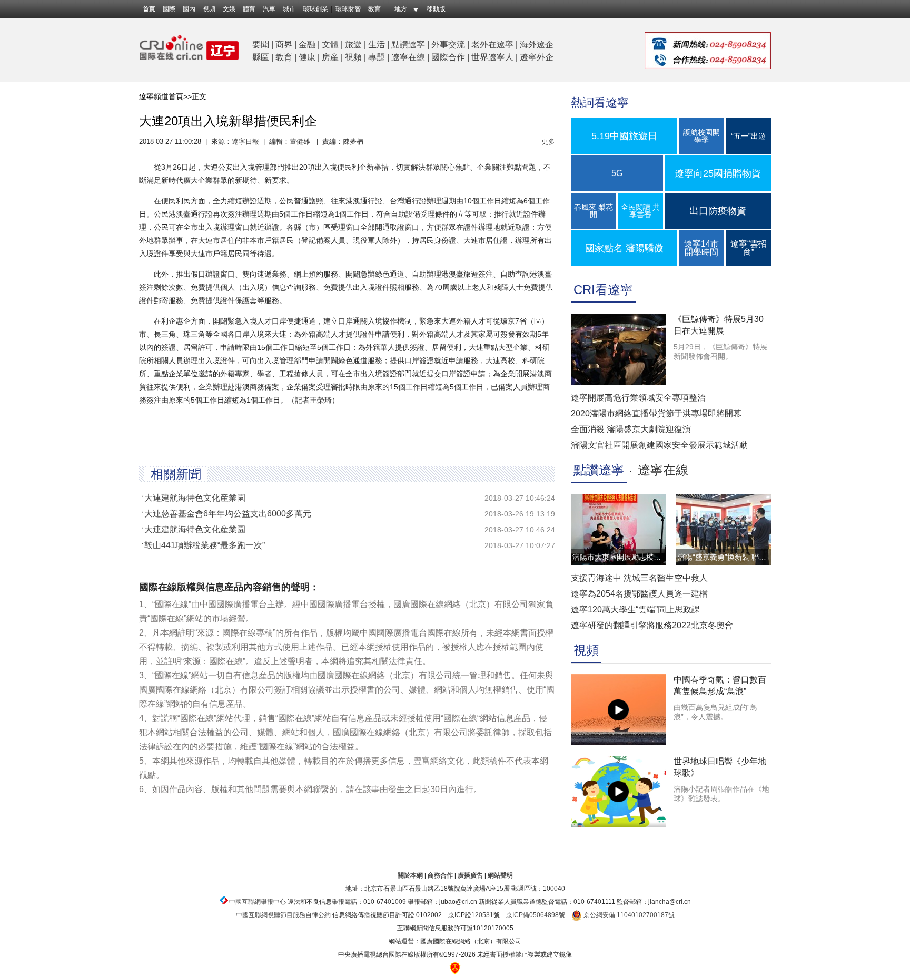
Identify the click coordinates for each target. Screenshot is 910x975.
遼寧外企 (536, 57)
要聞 (260, 44)
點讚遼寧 (408, 44)
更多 (548, 141)
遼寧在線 (408, 57)
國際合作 (448, 57)
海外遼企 (536, 44)
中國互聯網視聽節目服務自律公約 (283, 915)
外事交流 (448, 44)
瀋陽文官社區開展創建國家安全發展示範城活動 (659, 445)
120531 (482, 915)
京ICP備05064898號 (535, 915)
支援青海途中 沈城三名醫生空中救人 (639, 577)
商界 (283, 44)
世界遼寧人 (492, 57)
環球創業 (315, 9)
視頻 (209, 9)
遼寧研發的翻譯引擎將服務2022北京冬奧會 (652, 625)
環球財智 (348, 9)
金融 (307, 44)
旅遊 (353, 44)
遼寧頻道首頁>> (165, 96)
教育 (374, 9)
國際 (169, 9)
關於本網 (410, 875)
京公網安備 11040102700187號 (628, 915)
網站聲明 (500, 875)
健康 (307, 57)
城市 (289, 9)
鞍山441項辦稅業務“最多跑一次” (204, 545)
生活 (376, 44)
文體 (330, 44)
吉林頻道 (189, 47)
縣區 (260, 57)
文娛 (229, 9)
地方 (400, 9)
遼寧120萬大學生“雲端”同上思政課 (635, 609)
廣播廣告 (470, 875)
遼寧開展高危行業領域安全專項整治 (638, 397)
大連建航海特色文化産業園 (194, 497)
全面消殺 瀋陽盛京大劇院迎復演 (631, 429)
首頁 (149, 9)
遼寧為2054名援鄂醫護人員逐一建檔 (639, 593)
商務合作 (440, 875)
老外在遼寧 (492, 44)
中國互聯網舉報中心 (257, 901)
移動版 (436, 9)
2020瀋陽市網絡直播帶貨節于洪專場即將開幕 (656, 413)
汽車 (269, 9)
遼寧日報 (245, 141)
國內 (189, 9)
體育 (249, 9)
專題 (376, 57)
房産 (330, 57)
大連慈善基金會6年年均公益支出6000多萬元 (227, 513)
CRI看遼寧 (603, 289)
